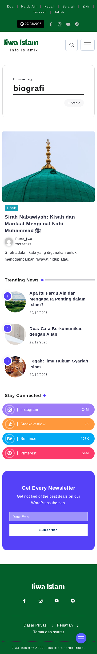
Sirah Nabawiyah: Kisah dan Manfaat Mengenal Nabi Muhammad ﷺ (40, 223)
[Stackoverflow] (48, 424)
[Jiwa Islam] (21, 42)
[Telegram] (77, 24)
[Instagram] (60, 24)
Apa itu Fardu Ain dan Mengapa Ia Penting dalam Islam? (57, 299)
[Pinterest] (48, 453)
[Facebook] (51, 24)
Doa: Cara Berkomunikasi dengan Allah (56, 331)
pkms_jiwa (23, 239)
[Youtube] (68, 24)
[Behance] (48, 439)
